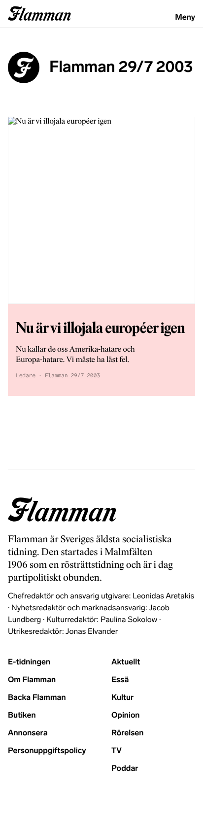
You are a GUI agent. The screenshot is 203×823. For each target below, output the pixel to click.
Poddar (124, 768)
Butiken (22, 715)
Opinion (125, 715)
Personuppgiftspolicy (47, 751)
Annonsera (28, 733)
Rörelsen (127, 733)
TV (116, 751)
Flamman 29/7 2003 (72, 375)
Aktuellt (125, 662)
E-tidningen (29, 662)
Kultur (122, 697)
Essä (120, 680)
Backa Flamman (37, 697)
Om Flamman (32, 680)
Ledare (25, 375)
